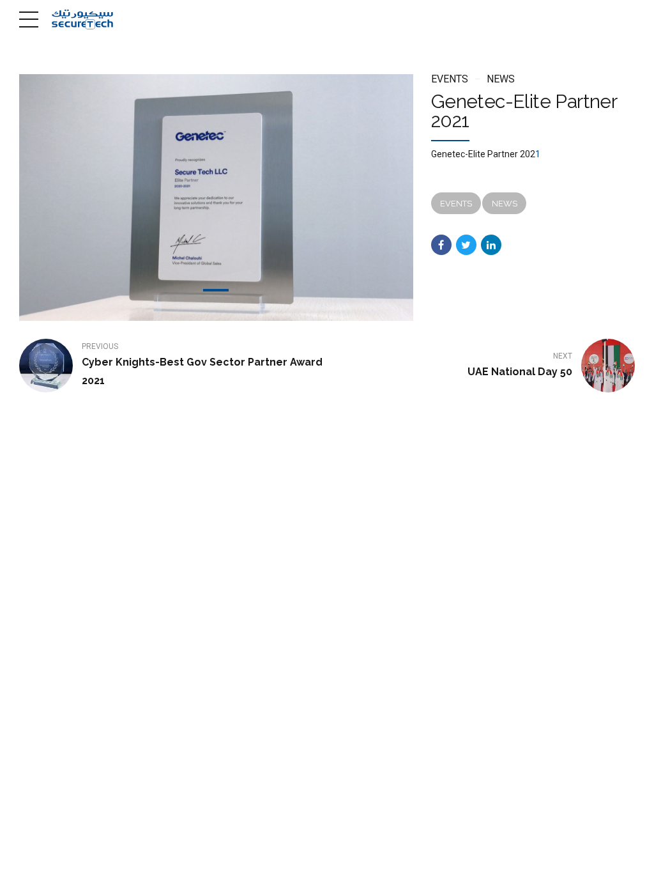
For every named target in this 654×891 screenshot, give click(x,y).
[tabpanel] (216, 197)
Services (318, 872)
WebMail (411, 872)
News (501, 79)
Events (449, 79)
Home (239, 872)
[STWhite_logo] (67, 774)
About (276, 872)
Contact (365, 872)
